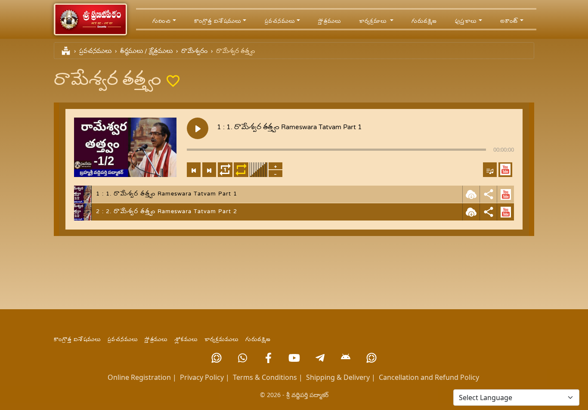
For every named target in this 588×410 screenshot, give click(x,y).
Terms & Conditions (265, 377)
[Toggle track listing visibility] (490, 169)
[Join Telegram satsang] (320, 358)
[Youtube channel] (294, 358)
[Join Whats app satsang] (242, 358)
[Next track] (209, 169)
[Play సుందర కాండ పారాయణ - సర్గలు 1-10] (197, 128)
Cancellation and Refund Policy (429, 377)
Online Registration (139, 377)
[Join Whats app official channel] (216, 358)
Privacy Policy (202, 377)
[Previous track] (194, 169)
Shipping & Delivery (338, 377)
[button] (505, 169)
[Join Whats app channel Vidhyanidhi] (371, 358)
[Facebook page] (268, 358)
